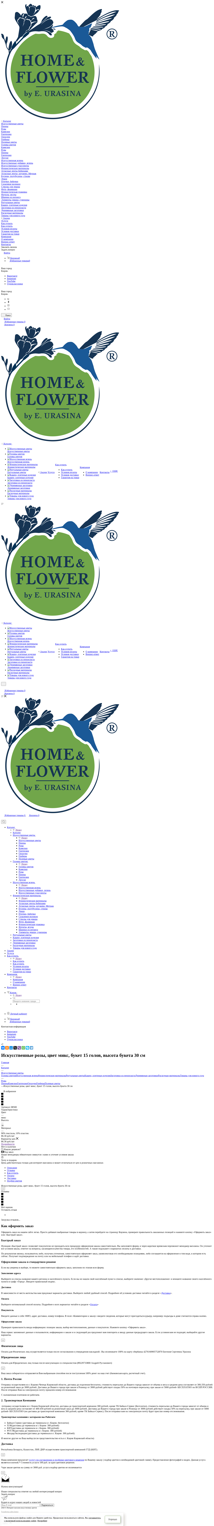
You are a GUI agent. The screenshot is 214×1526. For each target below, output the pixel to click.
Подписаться (47, 1505)
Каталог (17, 832)
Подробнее (42, 1521)
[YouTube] (8, 309)
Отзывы (11, 1170)
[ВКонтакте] (3, 1048)
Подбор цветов (14, 1181)
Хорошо (112, 1519)
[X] (15, 1048)
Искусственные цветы (30, 840)
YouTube (11, 281)
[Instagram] (8, 306)
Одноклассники (15, 284)
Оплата (10, 1175)
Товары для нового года (192, 1075)
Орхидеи (32, 1083)
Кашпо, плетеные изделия (97, 1075)
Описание (12, 1167)
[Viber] (19, 1048)
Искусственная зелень (30, 887)
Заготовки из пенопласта (122, 1075)
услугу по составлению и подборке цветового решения (56, 1460)
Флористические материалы (33, 901)
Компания (18, 979)
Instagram (11, 278)
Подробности (8, 1144)
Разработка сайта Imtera (9, 1512)
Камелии (12, 1083)
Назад (19, 830)
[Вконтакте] (8, 299)
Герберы (40, 1083)
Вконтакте (12, 276)
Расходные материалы (169, 1075)
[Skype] (27, 1048)
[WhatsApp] (23, 1048)
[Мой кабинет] (2, 687)
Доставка (11, 1178)
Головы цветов (26, 866)
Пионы (4, 1083)
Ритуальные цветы (75, 1075)
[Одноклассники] (8, 302)
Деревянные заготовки (146, 1075)
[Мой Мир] (11, 1048)
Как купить (18, 961)
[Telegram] (31, 1048)
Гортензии (22, 1083)
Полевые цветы (52, 1083)
